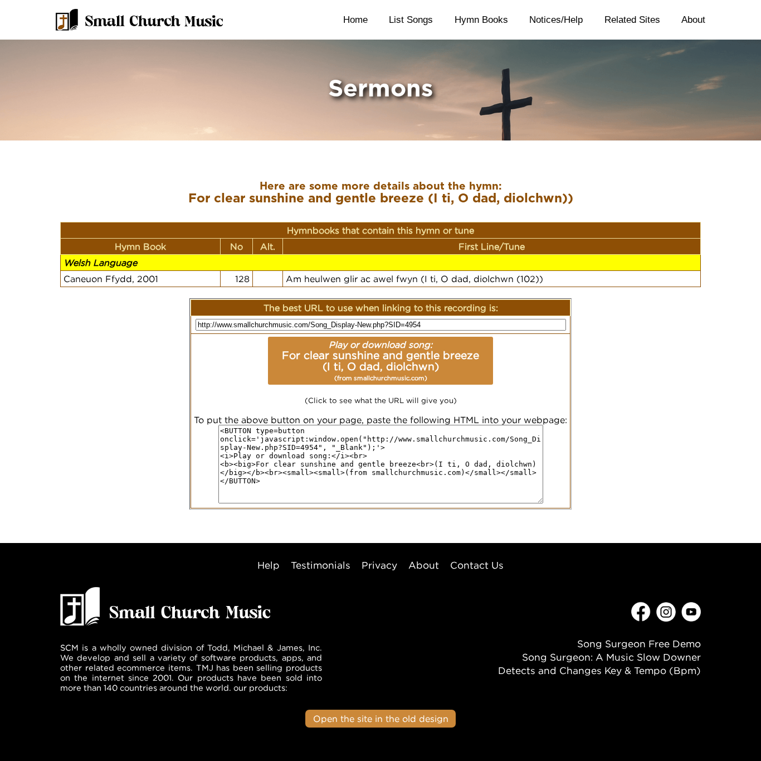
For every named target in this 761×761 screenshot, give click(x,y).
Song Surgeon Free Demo (639, 643)
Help (268, 565)
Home (355, 19)
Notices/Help (556, 19)
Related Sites (632, 19)
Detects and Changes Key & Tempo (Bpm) (599, 670)
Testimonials (320, 565)
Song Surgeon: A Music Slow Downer (611, 657)
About (693, 19)
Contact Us (477, 565)
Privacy (379, 565)
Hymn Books (481, 19)
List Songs (411, 19)
